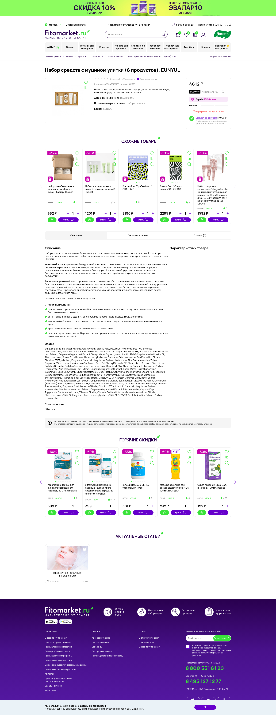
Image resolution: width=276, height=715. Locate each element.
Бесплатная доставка (206, 117)
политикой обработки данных (207, 647)
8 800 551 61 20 (185, 24)
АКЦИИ (51, 47)
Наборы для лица (136, 103)
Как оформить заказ (101, 637)
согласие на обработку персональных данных (211, 651)
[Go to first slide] (235, 482)
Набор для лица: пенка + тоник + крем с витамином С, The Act (100, 189)
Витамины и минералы (87, 47)
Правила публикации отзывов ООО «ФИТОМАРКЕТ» (58, 680)
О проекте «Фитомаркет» (56, 637)
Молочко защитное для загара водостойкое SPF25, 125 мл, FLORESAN (174, 487)
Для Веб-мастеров (53, 685)
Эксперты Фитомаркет (149, 637)
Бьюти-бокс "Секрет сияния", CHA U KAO (171, 188)
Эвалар (70, 47)
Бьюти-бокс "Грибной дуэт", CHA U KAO (138, 188)
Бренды (205, 47)
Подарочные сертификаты (172, 47)
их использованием (93, 708)
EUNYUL (107, 108)
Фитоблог (189, 47)
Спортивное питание (138, 47)
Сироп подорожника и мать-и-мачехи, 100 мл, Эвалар (212, 486)
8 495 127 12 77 (203, 681)
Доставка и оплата (76, 24)
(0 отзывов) (114, 79)
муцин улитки (127, 97)
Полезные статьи (146, 642)
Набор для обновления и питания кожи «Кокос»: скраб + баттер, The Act (61, 189)
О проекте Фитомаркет (220, 56)
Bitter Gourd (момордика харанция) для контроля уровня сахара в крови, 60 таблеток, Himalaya (99, 489)
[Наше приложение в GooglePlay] (65, 621)
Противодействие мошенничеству (107, 655)
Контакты (49, 673)
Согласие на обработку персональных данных (66, 665)
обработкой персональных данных (124, 708)
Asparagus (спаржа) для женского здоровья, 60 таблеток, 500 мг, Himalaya (62, 487)
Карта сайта (50, 690)
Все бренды (97, 646)
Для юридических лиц (102, 651)
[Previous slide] (40, 482)
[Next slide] (235, 186)
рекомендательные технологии (88, 705)
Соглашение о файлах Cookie (58, 660)
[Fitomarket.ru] (67, 34)
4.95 (225, 498)
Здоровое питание (155, 47)
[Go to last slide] (40, 186)
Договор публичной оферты (57, 651)
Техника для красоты (121, 47)
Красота (104, 47)
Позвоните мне (214, 24)
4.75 (113, 500)
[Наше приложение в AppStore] (51, 621)
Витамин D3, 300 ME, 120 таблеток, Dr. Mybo (136, 486)
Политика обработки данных (58, 642)
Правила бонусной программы (58, 655)
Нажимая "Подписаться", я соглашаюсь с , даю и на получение (211, 650)
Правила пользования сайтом (58, 646)
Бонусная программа (221, 47)
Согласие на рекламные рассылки (60, 669)
